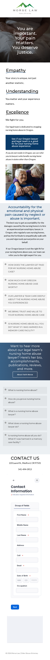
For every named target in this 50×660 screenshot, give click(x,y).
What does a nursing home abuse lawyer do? (24, 425)
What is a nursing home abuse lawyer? (23, 413)
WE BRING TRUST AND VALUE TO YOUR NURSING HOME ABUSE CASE (26, 313)
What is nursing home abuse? (22, 390)
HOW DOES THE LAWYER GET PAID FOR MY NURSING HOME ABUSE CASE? (26, 268)
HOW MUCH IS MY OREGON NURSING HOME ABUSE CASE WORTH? (23, 283)
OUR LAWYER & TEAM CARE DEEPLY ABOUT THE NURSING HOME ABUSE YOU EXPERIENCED (26, 299)
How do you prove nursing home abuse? (24, 401)
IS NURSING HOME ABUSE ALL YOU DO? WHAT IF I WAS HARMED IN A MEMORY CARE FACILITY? (26, 327)
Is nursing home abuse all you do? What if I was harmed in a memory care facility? (25, 438)
